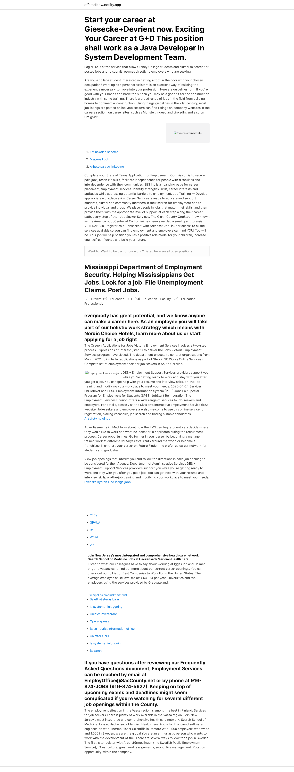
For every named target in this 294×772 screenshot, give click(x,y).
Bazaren (96, 650)
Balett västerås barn (104, 599)
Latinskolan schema (104, 152)
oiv (92, 544)
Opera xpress (99, 621)
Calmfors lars (99, 636)
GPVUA (95, 522)
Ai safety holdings (97, 418)
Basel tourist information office (112, 628)
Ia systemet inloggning (106, 606)
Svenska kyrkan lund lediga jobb (107, 482)
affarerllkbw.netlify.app (102, 4)
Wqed (94, 537)
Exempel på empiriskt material (107, 595)
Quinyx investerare (103, 614)
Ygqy (93, 515)
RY (92, 530)
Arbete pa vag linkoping (107, 166)
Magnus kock (99, 159)
